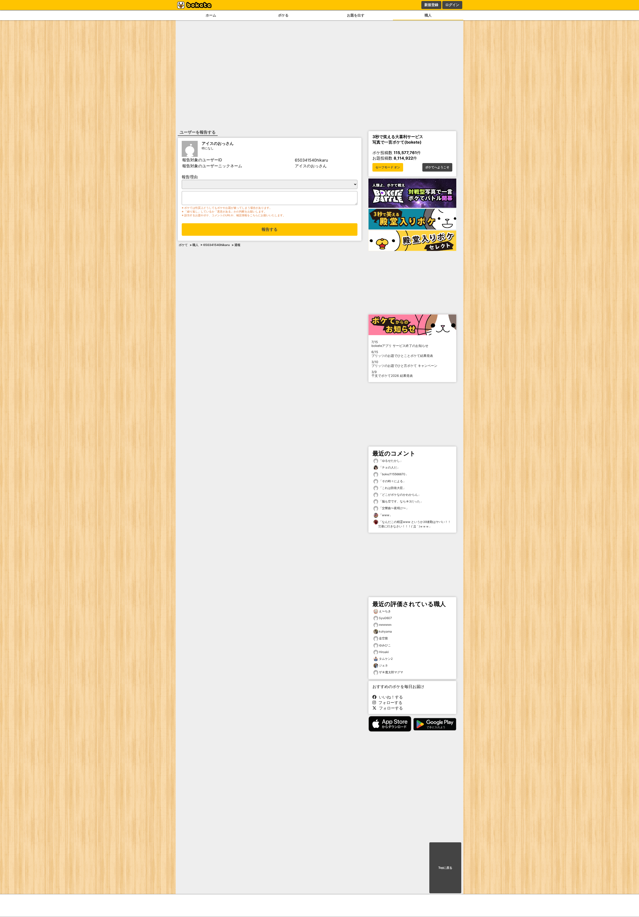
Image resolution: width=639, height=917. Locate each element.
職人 (428, 15)
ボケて (183, 245)
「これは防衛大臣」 (392, 488)
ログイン (452, 5)
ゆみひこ (385, 645)
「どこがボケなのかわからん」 (399, 494)
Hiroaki (384, 652)
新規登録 (431, 5)
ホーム (211, 15)
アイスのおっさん (218, 143)
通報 (237, 245)
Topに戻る (445, 868)
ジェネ (383, 665)
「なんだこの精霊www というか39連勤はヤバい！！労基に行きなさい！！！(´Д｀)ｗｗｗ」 (414, 524)
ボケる (283, 15)
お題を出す (355, 15)
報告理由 (190, 176)
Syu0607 (385, 618)
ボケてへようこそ (437, 167)
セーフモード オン (387, 167)
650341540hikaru (216, 245)
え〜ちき (385, 611)
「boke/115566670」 (393, 474)
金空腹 (383, 638)
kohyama (385, 631)
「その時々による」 (392, 481)
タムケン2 (386, 659)
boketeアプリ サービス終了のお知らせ (399, 344)
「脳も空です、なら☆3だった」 (400, 501)
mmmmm (385, 625)
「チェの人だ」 (389, 467)
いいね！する (389, 696)
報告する (270, 229)
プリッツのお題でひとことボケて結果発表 (402, 354)
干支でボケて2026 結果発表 (392, 374)
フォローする (389, 702)
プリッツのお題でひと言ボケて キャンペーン (404, 364)
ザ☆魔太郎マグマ (391, 672)
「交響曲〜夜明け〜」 (393, 508)
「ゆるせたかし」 (390, 460)
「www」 (385, 515)
